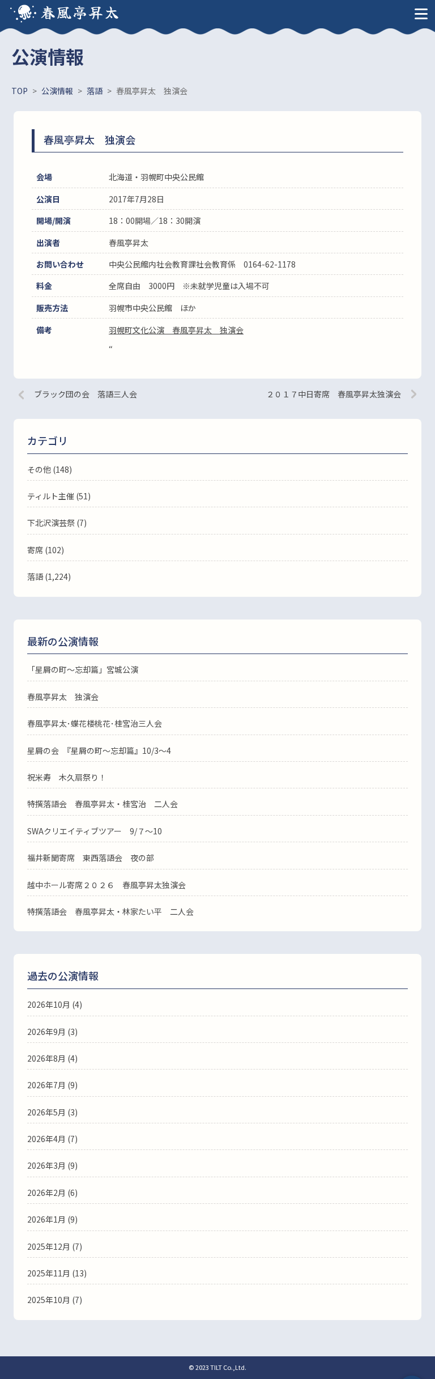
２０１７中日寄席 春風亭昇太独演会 (333, 394)
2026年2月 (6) (52, 1192)
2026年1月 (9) (52, 1219)
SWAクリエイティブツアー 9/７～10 (94, 831)
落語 (35, 576)
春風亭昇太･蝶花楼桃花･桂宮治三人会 (94, 723)
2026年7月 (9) (52, 1085)
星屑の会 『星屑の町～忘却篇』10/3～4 (99, 750)
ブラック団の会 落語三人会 (85, 394)
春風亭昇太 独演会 (63, 696)
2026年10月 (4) (54, 1004)
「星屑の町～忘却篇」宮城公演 (82, 669)
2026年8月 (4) (52, 1058)
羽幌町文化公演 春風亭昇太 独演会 (176, 330)
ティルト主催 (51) (59, 496)
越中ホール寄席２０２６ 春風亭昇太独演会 (106, 884)
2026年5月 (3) (52, 1112)
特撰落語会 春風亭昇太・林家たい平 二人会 (110, 911)
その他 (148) (49, 469)
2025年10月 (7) (54, 1299)
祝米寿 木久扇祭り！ (66, 777)
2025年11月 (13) (57, 1273)
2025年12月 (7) (54, 1246)
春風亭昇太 (80, 11)
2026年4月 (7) (52, 1138)
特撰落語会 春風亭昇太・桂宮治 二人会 (102, 803)
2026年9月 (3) (52, 1031)
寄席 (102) (45, 549)
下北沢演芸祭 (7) (57, 522)
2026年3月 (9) (52, 1165)
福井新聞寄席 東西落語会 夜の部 (90, 857)
